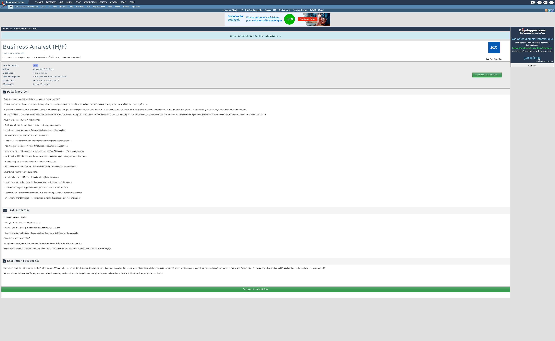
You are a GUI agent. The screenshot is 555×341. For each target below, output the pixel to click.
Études (114, 2)
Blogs (69, 2)
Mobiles (126, 7)
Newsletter (90, 2)
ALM (55, 7)
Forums (39, 2)
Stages (321, 10)
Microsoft (63, 7)
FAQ (61, 2)
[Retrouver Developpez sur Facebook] (552, 10)
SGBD (110, 7)
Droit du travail (284, 10)
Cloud (43, 7)
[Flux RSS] (546, 10)
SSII (274, 10)
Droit (123, 2)
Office (117, 7)
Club (132, 2)
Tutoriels (51, 2)
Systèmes (136, 7)
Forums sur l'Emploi (230, 10)
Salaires (268, 10)
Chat (78, 2)
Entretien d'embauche (253, 10)
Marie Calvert (67, 57)
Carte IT (313, 10)
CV (241, 10)
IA (49, 7)
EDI (88, 7)
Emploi (103, 2)
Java (71, 7)
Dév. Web (80, 7)
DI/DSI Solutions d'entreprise (26, 7)
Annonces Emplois (300, 10)
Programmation (99, 7)
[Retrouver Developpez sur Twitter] (549, 10)
